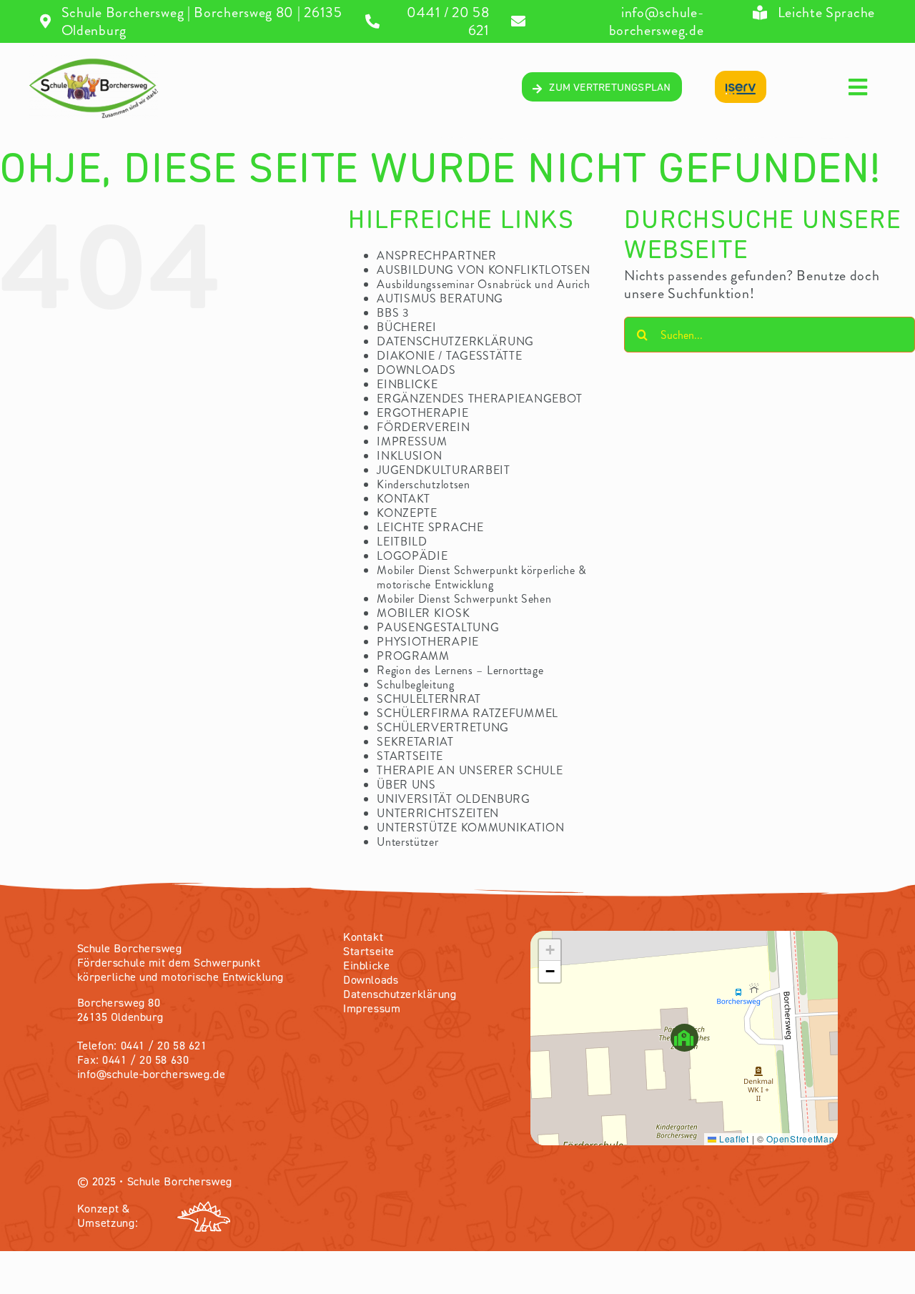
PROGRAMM (413, 656)
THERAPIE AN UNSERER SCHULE (470, 770)
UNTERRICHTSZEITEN (438, 813)
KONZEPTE (407, 513)
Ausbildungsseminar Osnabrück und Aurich (483, 284)
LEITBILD (402, 541)
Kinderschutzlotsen (423, 484)
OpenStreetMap (800, 1138)
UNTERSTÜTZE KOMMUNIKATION (471, 827)
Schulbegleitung (416, 684)
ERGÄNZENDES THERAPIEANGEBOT (480, 398)
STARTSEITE (410, 756)
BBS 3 (393, 313)
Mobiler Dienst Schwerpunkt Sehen (464, 599)
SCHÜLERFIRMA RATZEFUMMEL (467, 713)
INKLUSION (409, 456)
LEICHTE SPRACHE (430, 527)
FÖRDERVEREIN (423, 427)
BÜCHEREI (407, 327)
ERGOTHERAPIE (422, 413)
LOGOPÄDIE (412, 556)
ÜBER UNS (406, 784)
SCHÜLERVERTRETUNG (443, 727)
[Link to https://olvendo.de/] (313, 1217)
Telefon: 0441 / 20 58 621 (142, 1046)
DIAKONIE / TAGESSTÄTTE (449, 355)
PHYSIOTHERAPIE (428, 641)
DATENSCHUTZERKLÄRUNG (455, 341)
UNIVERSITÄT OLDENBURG (453, 799)
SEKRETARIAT (415, 742)
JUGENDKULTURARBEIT (443, 470)
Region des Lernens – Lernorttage (460, 670)
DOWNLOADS (416, 370)
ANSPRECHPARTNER (437, 255)
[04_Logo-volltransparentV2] (93, 61)
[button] (684, 1038)
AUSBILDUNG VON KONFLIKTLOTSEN (483, 270)
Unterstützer (407, 842)
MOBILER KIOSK (423, 613)
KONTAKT (403, 498)
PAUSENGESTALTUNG (438, 627)
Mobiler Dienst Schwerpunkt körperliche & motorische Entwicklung (482, 577)
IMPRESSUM (412, 441)
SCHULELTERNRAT (429, 699)
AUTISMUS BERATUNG (440, 298)
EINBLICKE (407, 384)
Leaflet (732, 1138)
